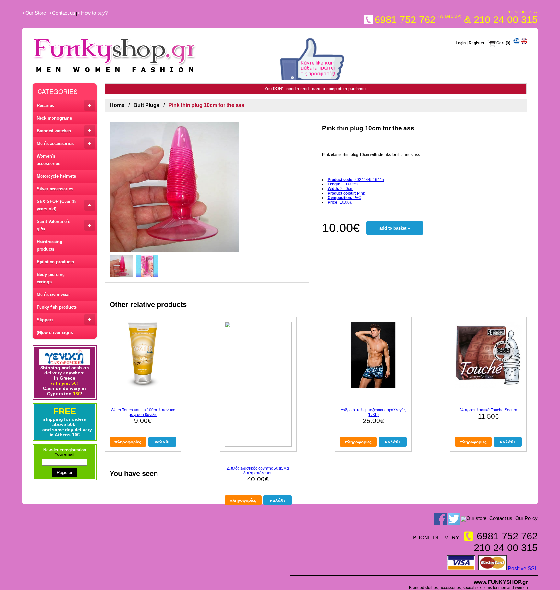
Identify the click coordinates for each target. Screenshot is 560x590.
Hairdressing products (49, 245)
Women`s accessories (48, 160)
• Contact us (62, 13)
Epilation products (55, 261)
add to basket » (394, 228)
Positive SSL (523, 568)
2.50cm (340, 188)
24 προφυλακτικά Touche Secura (488, 410)
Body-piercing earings (51, 278)
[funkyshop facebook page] (440, 518)
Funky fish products (57, 307)
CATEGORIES (58, 91)
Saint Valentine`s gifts (64, 225)
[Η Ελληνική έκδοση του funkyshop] (516, 43)
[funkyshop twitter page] (454, 518)
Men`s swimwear (53, 294)
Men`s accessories (64, 143)
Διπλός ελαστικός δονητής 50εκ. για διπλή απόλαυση (258, 470)
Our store (476, 518)
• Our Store (34, 13)
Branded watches (64, 130)
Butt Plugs (146, 105)
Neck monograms (54, 118)
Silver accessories (55, 188)
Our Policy (526, 518)
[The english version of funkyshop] (524, 43)
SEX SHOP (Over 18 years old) (64, 205)
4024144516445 (356, 179)
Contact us (500, 518)
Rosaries (64, 105)
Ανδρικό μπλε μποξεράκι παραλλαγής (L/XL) (373, 412)
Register (476, 43)
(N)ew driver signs (55, 332)
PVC (344, 197)
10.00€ (340, 202)
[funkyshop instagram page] (463, 518)
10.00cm (343, 184)
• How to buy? (93, 13)
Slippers (64, 319)
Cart (500, 43)
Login (461, 43)
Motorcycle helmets (56, 176)
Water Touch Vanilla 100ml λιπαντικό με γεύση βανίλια (143, 412)
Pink (346, 193)
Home (117, 105)
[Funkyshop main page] (114, 73)
